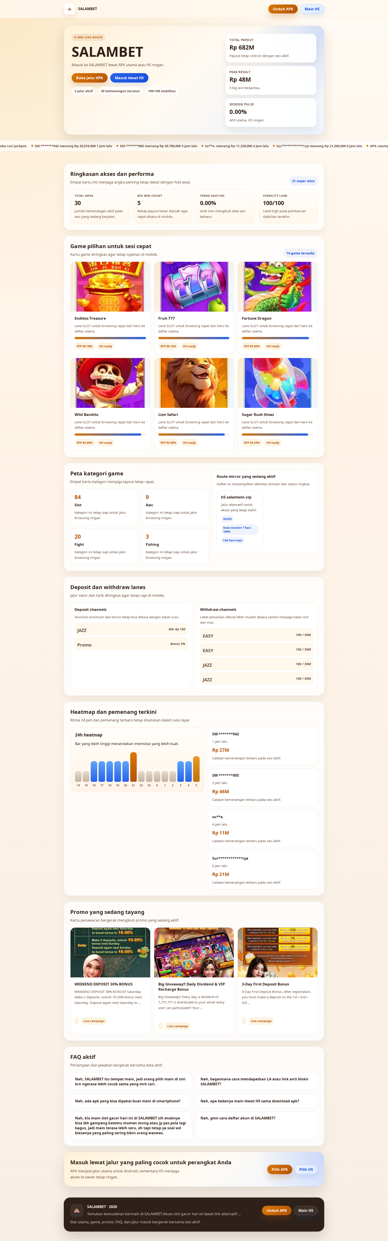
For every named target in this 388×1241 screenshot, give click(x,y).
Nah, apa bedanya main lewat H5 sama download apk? (250, 1101)
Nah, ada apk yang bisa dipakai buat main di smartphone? (128, 1101)
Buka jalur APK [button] (89, 77)
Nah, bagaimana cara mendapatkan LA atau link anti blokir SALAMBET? (255, 1081)
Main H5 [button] (312, 9)
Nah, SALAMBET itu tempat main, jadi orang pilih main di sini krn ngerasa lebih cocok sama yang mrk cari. (130, 1081)
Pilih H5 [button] (306, 1169)
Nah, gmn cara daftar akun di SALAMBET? (238, 1118)
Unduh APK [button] (283, 9)
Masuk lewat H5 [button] (129, 77)
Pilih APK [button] (280, 1169)
